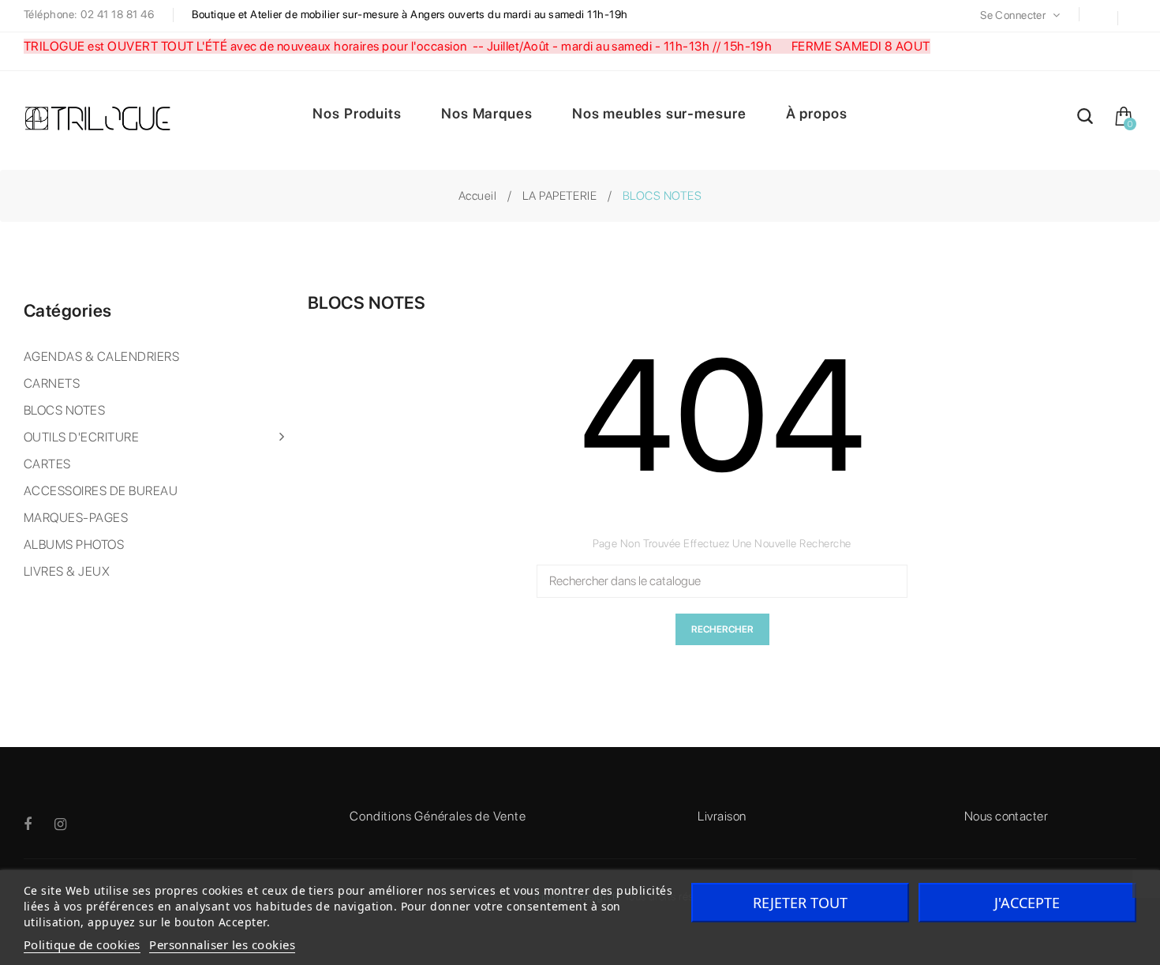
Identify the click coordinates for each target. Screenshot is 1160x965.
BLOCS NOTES (64, 410)
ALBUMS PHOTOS (74, 544)
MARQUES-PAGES (76, 517)
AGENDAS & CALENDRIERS (101, 356)
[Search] (1085, 119)
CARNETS (52, 383)
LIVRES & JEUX (67, 571)
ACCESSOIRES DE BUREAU (101, 490)
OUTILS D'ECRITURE (81, 437)
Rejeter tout (800, 902)
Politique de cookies (82, 944)
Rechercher (722, 629)
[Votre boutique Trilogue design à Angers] (106, 120)
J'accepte (1027, 902)
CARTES (47, 463)
